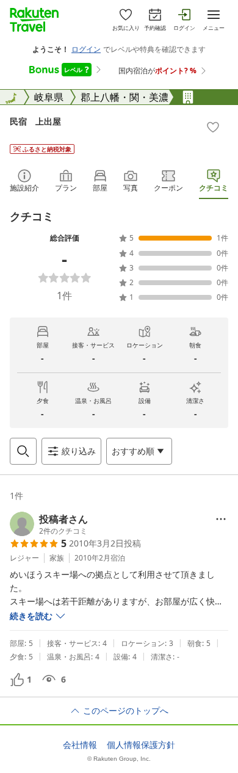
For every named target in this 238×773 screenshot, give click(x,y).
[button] (49, 524)
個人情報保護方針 (141, 745)
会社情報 (80, 745)
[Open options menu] (221, 519)
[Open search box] (23, 451)
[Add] (213, 127)
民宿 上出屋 (35, 121)
